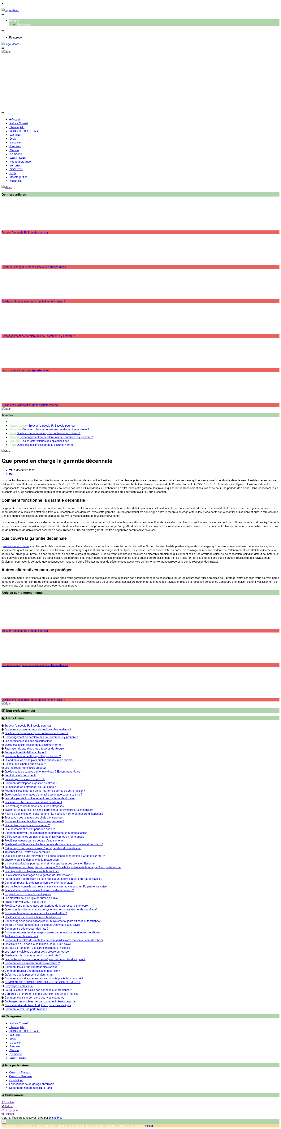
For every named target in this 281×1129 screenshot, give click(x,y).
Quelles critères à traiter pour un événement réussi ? (33, 301)
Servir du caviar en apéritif (20, 775)
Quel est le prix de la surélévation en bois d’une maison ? (39, 890)
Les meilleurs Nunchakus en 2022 (25, 767)
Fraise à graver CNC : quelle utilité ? (27, 902)
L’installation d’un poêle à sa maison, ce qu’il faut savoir (38, 944)
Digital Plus (55, 1117)
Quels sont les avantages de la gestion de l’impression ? (39, 875)
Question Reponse (20, 1076)
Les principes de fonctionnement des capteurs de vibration (40, 798)
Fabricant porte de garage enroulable (31, 1084)
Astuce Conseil (19, 425)
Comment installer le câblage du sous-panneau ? (34, 821)
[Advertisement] (140, 82)
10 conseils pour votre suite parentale (27, 852)
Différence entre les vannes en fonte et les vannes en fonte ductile (44, 836)
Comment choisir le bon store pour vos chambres (34, 997)
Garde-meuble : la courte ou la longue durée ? (33, 955)
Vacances (15, 429)
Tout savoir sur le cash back (21, 936)
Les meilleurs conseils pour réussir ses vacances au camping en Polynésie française (56, 886)
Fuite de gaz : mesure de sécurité (25, 779)
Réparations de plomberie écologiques (28, 894)
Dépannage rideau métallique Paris (30, 1088)
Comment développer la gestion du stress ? (31, 783)
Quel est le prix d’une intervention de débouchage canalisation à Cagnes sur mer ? (55, 856)
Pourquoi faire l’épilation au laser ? (25, 752)
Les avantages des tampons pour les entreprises (34, 806)
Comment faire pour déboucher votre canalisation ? (36, 913)
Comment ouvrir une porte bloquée (26, 1009)
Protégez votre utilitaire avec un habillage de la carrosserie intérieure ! (47, 905)
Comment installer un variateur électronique (31, 967)
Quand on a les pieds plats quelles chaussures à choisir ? (39, 760)
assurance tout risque (16, 546)
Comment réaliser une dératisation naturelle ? (32, 971)
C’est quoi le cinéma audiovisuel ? (25, 764)
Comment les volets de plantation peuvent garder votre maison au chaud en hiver (54, 940)
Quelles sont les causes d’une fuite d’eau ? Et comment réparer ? (44, 771)
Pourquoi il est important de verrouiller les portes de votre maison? (45, 790)
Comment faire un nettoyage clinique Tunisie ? (33, 756)
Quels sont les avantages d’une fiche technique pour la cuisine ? (43, 794)
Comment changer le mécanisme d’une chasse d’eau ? (35, 267)
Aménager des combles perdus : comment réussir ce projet (40, 1001)
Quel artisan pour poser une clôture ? (27, 825)
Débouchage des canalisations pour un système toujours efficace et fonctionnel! (53, 921)
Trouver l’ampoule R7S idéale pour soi (25, 232)
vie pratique (16, 1080)
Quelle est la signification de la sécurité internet (30, 405)
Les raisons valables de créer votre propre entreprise (37, 951)
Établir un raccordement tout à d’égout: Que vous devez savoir (42, 925)
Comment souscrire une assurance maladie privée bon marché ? (44, 978)
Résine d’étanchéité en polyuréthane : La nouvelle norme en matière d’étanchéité (54, 813)
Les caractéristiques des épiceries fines (25, 370)
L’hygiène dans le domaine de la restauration (32, 859)
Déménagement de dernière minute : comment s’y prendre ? (38, 336)
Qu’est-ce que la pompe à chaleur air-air (29, 974)
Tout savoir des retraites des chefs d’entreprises (34, 817)
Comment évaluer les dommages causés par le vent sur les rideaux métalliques (53, 932)
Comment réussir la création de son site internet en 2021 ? (40, 882)
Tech (13, 433)
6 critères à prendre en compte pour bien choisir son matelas (41, 993)
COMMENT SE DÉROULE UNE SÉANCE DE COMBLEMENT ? (42, 982)
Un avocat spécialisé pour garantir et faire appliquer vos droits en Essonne (50, 863)
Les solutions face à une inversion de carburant (33, 802)
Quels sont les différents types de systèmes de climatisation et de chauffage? (51, 909)
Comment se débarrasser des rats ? (26, 928)
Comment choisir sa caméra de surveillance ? (32, 963)
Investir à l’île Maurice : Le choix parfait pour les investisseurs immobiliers (49, 810)
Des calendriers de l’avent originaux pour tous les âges (38, 1005)
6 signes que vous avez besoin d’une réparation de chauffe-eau (43, 848)
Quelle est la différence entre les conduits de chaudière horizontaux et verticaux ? (54, 844)
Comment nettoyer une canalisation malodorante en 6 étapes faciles (46, 833)
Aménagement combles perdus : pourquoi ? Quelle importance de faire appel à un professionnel (63, 867)
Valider (149, 1125)
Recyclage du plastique (19, 986)
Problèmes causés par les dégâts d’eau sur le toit (34, 840)
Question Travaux (20, 1072)
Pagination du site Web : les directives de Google (34, 748)
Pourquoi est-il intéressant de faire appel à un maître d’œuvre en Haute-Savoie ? (53, 879)
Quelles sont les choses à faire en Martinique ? (33, 917)
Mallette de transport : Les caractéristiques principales (37, 948)
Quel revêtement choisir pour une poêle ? (30, 829)
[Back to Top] (4, 1122)
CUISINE (15, 441)
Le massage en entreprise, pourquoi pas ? (30, 787)
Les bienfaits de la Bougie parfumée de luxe (31, 898)
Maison (14, 437)
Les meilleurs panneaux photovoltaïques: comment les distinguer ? (45, 959)
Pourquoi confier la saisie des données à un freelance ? (38, 990)
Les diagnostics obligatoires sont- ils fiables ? (32, 871)
